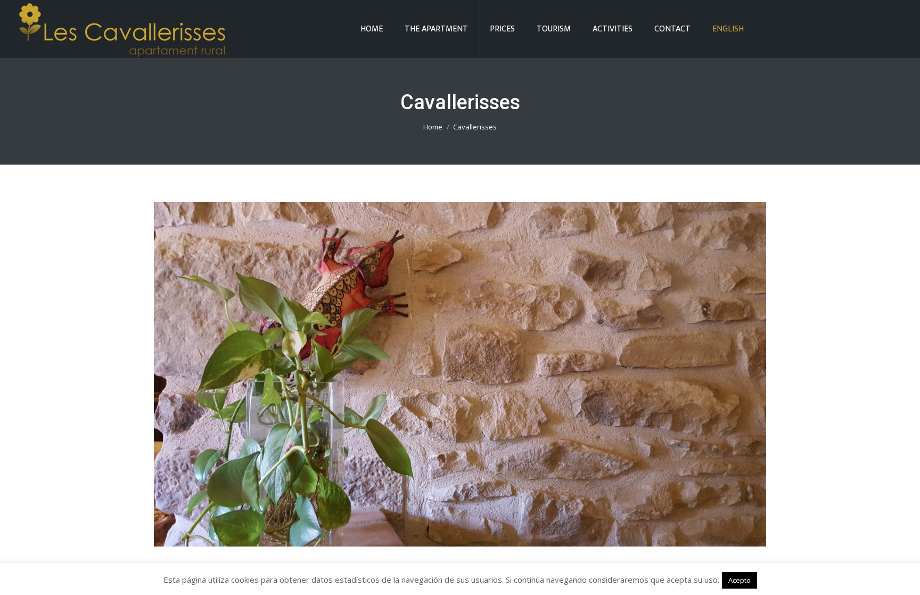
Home (432, 127)
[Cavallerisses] (460, 374)
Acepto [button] (739, 580)
